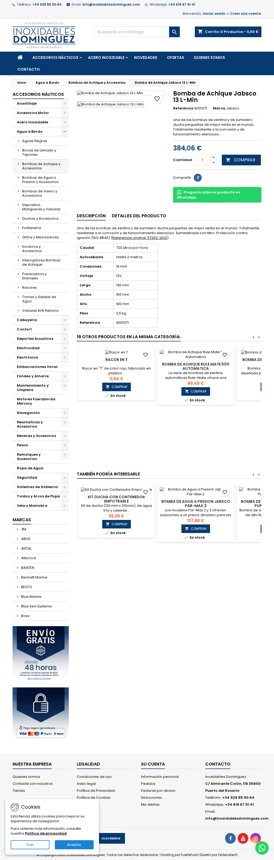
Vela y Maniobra (32, 505)
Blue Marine (30, 596)
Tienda (19, 790)
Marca (219, 108)
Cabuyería (27, 319)
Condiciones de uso (94, 776)
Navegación (28, 412)
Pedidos (148, 783)
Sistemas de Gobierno (37, 486)
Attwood (28, 558)
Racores (29, 287)
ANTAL (26, 548)
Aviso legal (86, 783)
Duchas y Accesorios (40, 218)
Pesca (22, 445)
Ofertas (175, 57)
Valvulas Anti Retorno (40, 310)
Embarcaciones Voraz (37, 366)
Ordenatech (228, 855)
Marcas (22, 520)
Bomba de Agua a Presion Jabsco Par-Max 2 (195, 503)
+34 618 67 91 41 (181, 4)
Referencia (183, 108)
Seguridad (27, 477)
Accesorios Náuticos (55, 57)
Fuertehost (190, 855)
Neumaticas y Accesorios (30, 424)
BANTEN (27, 567)
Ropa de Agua (30, 468)
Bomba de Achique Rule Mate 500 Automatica (195, 366)
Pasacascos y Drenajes (34, 276)
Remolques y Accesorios (29, 456)
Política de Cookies (94, 797)
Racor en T (116, 359)
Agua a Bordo (30, 131)
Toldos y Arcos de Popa (38, 496)
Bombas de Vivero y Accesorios (39, 193)
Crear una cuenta (245, 13)
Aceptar (74, 844)
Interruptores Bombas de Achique (41, 262)
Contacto (28, 69)
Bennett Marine (33, 577)
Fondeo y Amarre (33, 376)
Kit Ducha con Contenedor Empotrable (116, 499)
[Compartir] (198, 178)
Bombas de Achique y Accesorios (41, 166)
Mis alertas (150, 804)
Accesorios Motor (33, 112)
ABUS (25, 538)
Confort (24, 329)
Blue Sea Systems (36, 606)
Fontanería (31, 227)
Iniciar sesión (214, 13)
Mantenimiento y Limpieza (33, 387)
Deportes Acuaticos (35, 338)
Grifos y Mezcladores (40, 237)
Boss (24, 615)
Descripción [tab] (91, 216)
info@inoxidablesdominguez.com (111, 4)
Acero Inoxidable (106, 57)
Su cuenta (153, 764)
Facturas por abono (158, 790)
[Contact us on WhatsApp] (262, 848)
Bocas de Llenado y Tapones (39, 152)
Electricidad (28, 348)
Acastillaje (27, 103)
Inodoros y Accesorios (32, 248)
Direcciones (151, 797)
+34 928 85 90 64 (47, 4)
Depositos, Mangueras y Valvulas (41, 207)
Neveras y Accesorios (36, 435)
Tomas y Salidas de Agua (39, 299)
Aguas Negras (34, 140)
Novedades (145, 57)
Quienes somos (209, 57)
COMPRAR (240, 160)
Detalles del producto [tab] (139, 216)
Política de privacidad (46, 833)
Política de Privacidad (96, 790)
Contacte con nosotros (33, 783)
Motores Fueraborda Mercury (36, 401)
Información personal (160, 776)
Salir (30, 844)
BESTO (26, 586)
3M (23, 529)
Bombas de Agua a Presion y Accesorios (40, 179)
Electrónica (27, 357)
